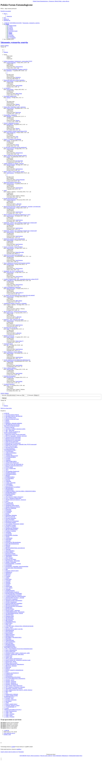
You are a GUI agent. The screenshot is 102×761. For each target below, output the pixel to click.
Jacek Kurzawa (19, 66)
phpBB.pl (19, 749)
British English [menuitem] (12, 25)
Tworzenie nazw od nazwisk (10, 327)
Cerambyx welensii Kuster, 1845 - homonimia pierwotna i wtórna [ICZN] (21, 279)
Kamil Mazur (10, 124)
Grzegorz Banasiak (11, 62)
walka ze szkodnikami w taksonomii (12, 287)
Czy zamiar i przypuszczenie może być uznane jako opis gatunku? (19, 295)
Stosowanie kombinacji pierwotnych (12, 182)
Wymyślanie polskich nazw (10, 96)
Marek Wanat (19, 93)
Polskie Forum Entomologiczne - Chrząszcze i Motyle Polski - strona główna (51, 1)
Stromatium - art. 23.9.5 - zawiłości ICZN (13, 271)
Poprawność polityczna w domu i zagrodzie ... (14, 80)
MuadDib (9, 116)
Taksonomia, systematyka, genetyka (14, 42)
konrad (8, 140)
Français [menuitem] (11, 28)
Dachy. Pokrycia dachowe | (33, 755)
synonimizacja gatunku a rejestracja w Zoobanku (15, 303)
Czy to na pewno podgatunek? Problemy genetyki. (15, 69)
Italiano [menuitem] (10, 32)
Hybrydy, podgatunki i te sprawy (11, 123)
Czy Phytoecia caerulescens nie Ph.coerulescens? (15, 147)
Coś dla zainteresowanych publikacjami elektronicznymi (17, 360)
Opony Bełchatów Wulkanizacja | (61, 755)
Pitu (7, 345)
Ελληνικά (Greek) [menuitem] (13, 31)
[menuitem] (9, 16)
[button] (6, 52)
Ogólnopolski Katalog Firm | (75, 755)
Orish (17, 136)
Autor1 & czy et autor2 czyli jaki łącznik (13, 255)
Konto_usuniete (10, 337)
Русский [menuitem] (11, 35)
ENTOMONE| (23, 755)
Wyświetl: (4, 395)
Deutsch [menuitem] (11, 29)
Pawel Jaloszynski (11, 208)
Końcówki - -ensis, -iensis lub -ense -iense (13, 319)
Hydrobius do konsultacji (9, 376)
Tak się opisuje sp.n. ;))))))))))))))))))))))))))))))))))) (15, 311)
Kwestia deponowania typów (10, 198)
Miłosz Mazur (19, 300)
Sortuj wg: (19, 395)
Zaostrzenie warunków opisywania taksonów (14, 238)
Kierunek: (31, 395)
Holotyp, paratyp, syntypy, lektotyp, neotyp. (14, 171)
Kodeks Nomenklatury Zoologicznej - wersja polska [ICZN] (18, 61)
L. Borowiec (19, 203)
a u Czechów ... (7, 88)
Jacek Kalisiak (10, 81)
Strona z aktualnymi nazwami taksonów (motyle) (15, 155)
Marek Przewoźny (11, 288)
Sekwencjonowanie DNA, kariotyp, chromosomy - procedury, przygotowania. (22, 206)
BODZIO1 (9, 70)
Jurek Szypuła (10, 312)
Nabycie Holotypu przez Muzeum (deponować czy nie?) (17, 214)
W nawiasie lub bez (8, 343)
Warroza (9, 97)
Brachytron (18, 112)
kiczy (8, 385)
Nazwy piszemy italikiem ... (10, 368)
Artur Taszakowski (10, 132)
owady (5, 190)
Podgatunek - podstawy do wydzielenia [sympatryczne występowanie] (20, 222)
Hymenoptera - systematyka (10, 115)
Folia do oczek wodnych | (46, 755)
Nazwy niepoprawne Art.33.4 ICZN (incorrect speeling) (17, 263)
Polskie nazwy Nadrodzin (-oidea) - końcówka (15, 107)
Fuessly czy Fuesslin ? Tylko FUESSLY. (13, 247)
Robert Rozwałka (20, 252)
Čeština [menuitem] (11, 27)
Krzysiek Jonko (19, 160)
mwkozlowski (10, 377)
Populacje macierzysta (9, 335)
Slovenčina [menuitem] (11, 36)
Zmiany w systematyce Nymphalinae (12, 139)
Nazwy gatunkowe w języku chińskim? (13, 351)
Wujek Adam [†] (19, 292)
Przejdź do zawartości (6, 11)
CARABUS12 (10, 280)
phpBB (13, 746)
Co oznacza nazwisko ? (9, 384)
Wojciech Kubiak (11, 164)
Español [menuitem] (14, 37)
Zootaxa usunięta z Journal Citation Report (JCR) (15, 131)
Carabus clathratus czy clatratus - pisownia (14, 163)
